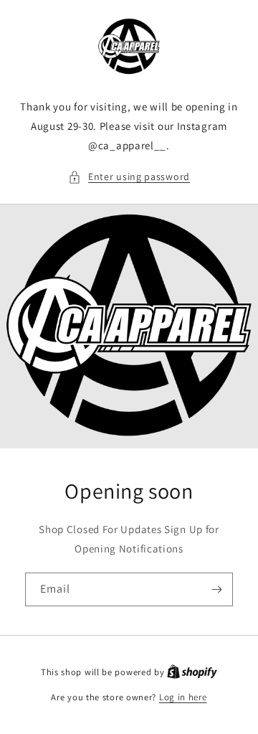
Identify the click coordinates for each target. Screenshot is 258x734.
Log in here (183, 697)
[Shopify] (192, 672)
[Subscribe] (216, 589)
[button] (129, 177)
